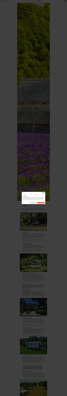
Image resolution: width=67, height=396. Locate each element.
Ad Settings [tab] (36, 194)
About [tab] (42, 194)
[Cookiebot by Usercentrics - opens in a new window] (42, 192)
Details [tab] (30, 194)
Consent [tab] (24, 194)
